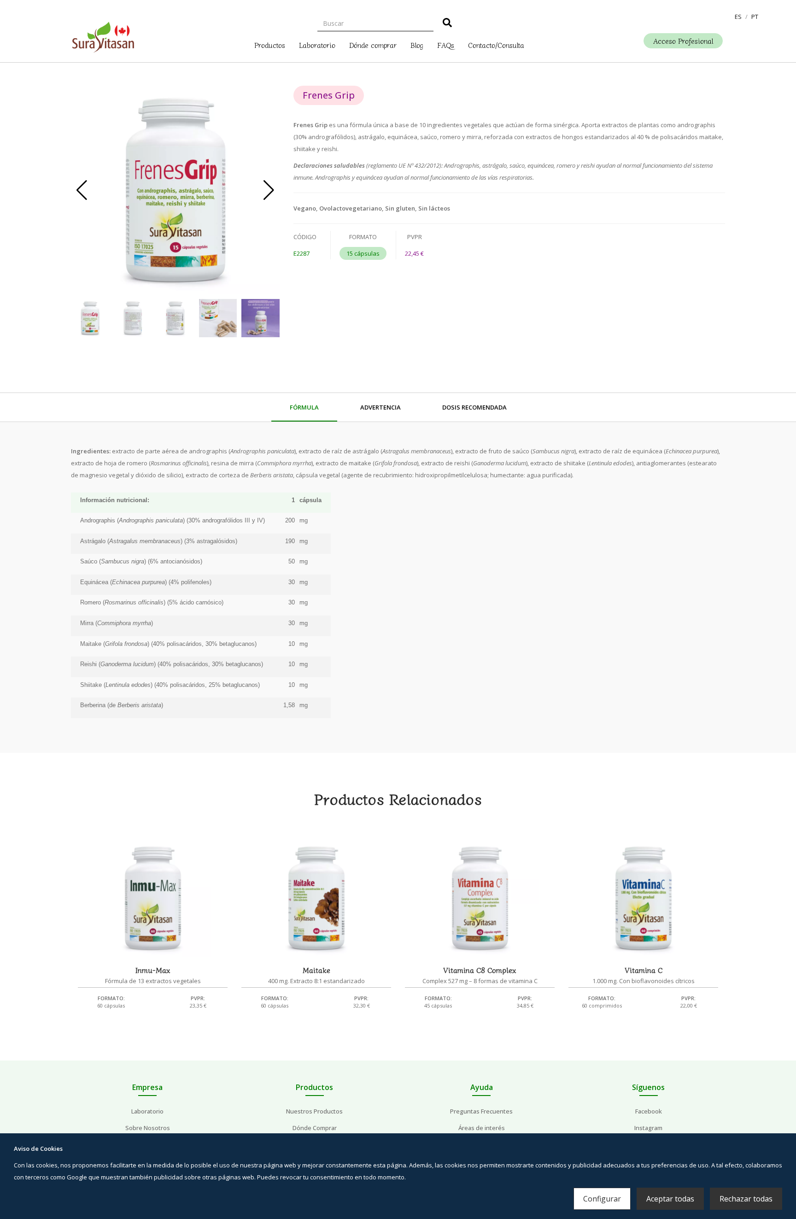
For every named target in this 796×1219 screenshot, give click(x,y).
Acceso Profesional (683, 41)
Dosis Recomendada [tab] (474, 407)
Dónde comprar (373, 44)
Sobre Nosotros (147, 1128)
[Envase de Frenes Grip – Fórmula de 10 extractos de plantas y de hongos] (175, 190)
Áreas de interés (481, 1128)
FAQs (445, 44)
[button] (738, 16)
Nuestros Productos (314, 1111)
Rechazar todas (746, 1199)
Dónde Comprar (315, 1128)
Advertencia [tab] (380, 407)
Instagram (648, 1128)
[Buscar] (447, 24)
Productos (269, 44)
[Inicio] (103, 35)
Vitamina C (643, 969)
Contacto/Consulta (496, 44)
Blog (416, 44)
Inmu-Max (152, 969)
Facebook (648, 1111)
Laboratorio (317, 44)
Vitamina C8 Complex (479, 969)
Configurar (602, 1199)
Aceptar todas (670, 1199)
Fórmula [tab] (304, 407)
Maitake (316, 969)
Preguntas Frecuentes (481, 1111)
